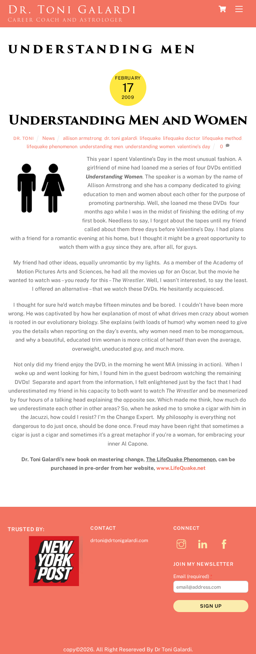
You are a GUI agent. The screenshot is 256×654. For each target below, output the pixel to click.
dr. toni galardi (120, 138)
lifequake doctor (181, 138)
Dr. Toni (23, 138)
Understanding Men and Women (128, 120)
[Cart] (222, 9)
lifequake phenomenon (52, 146)
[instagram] (182, 543)
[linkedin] (204, 543)
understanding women (150, 146)
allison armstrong (82, 138)
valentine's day (193, 146)
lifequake (150, 138)
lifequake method (222, 138)
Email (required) (192, 576)
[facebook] (225, 543)
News (48, 138)
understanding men (101, 146)
